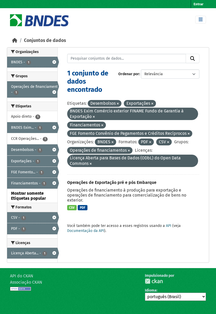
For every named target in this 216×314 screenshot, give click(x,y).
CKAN (154, 281)
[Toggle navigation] (200, 19)
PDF (82, 208)
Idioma (150, 290)
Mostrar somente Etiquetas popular (28, 196)
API (168, 225)
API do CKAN (21, 275)
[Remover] (118, 104)
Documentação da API (85, 231)
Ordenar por (128, 74)
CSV (72, 208)
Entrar (198, 4)
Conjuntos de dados (45, 40)
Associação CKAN (26, 282)
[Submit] (192, 58)
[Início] (14, 40)
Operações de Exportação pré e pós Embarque (111, 182)
